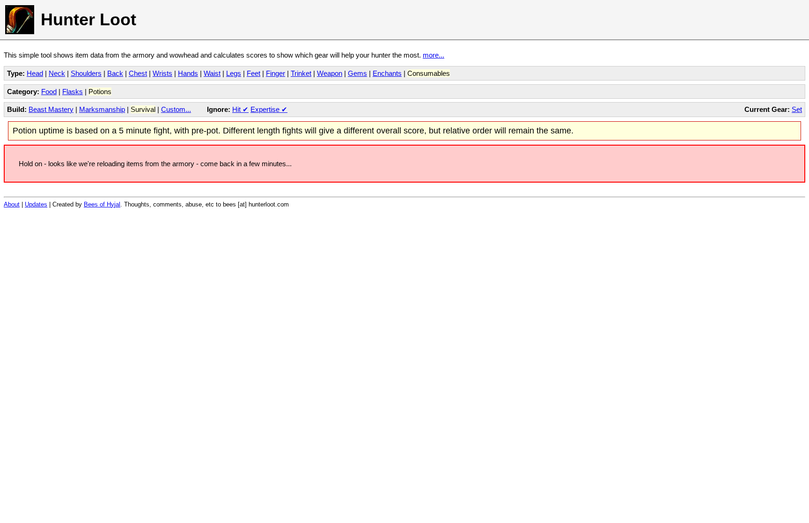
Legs (233, 73)
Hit (240, 109)
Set (797, 109)
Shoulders (86, 73)
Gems (357, 73)
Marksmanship (102, 109)
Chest (138, 73)
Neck (57, 73)
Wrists (162, 73)
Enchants (387, 73)
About (12, 204)
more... (433, 55)
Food (49, 92)
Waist (212, 73)
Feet (253, 73)
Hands (188, 73)
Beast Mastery (51, 109)
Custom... (176, 109)
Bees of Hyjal (102, 204)
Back (115, 73)
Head (35, 73)
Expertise (268, 109)
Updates (36, 204)
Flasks (72, 92)
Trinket (301, 73)
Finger (275, 73)
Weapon (329, 73)
